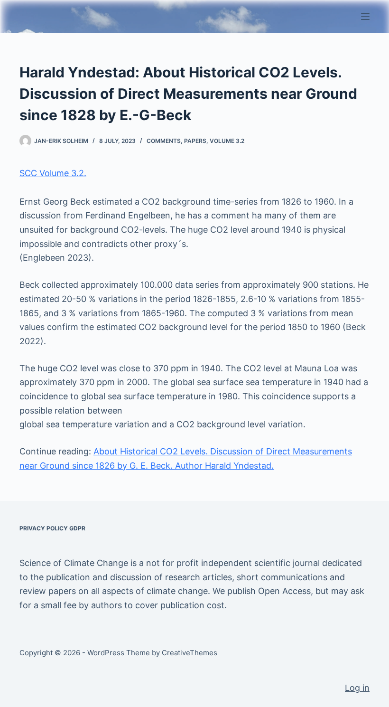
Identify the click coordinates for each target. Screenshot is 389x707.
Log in (357, 688)
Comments (164, 140)
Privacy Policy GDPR (52, 528)
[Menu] (365, 16)
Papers (195, 140)
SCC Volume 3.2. (52, 173)
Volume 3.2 (227, 140)
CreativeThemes (189, 652)
